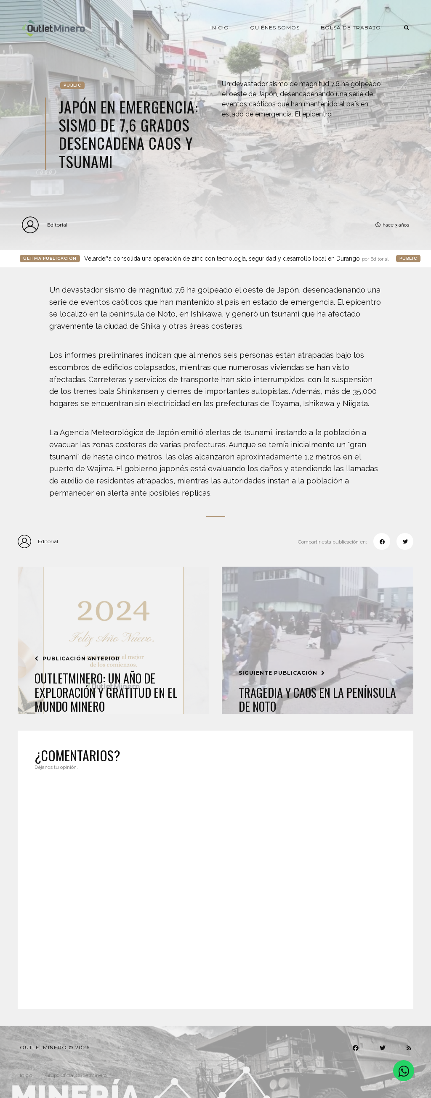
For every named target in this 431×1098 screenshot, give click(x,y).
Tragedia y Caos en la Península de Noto (317, 700)
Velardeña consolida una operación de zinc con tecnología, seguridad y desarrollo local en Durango (236, 258)
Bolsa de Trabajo (351, 27)
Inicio (219, 27)
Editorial (57, 225)
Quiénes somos (275, 27)
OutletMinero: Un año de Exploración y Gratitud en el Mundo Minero (106, 692)
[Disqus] (215, 884)
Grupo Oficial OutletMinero (75, 1075)
